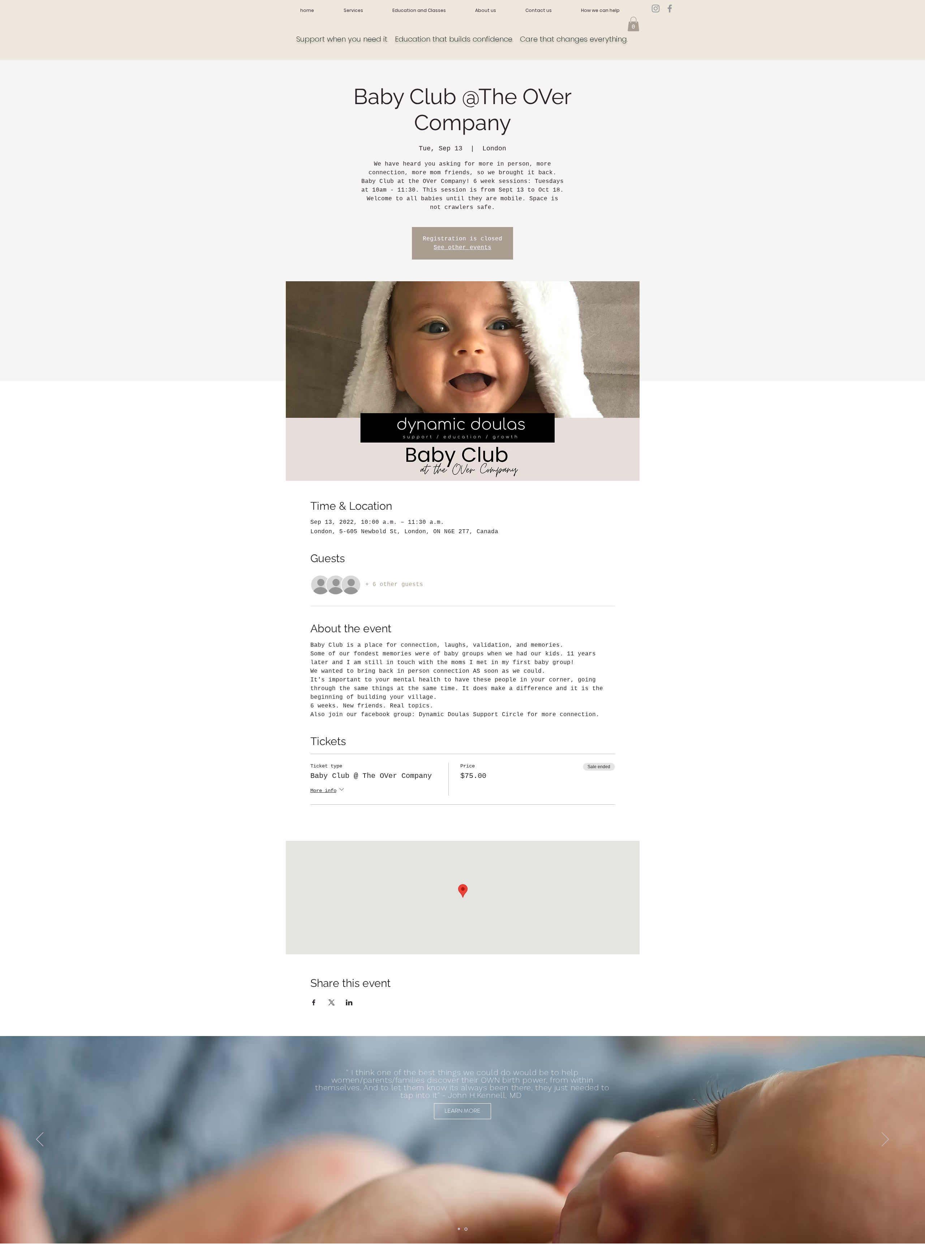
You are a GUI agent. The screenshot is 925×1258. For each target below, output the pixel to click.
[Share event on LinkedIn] (349, 1002)
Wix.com (348, 1255)
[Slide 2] (466, 1229)
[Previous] (39, 1139)
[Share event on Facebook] (313, 1002)
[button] (633, 24)
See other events (462, 247)
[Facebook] (669, 8)
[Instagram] (655, 8)
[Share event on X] (331, 1002)
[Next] (885, 1139)
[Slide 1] (459, 1229)
